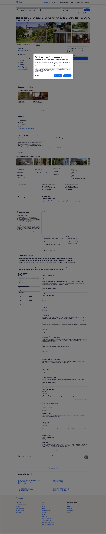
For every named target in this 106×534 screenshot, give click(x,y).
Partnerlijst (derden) (39, 71)
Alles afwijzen (58, 75)
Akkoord (67, 75)
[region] (53, 66)
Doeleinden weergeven (41, 75)
